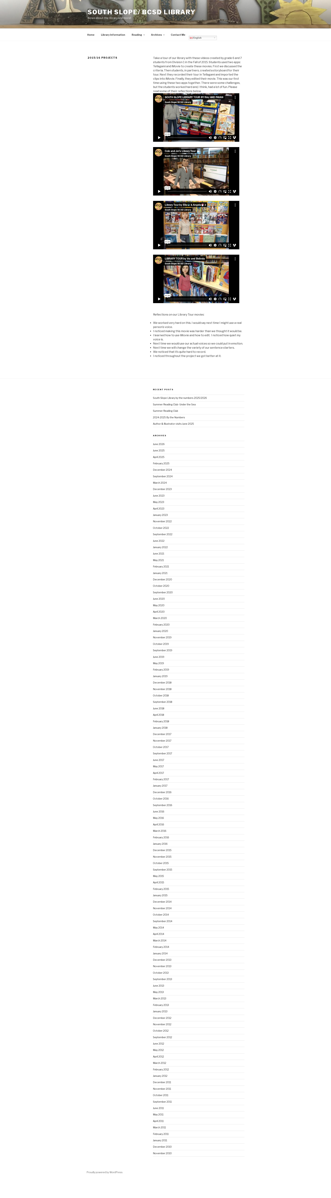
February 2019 (161, 669)
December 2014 (162, 901)
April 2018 (158, 714)
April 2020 (159, 611)
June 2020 (159, 598)
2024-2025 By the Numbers (169, 417)
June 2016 (158, 811)
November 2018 (162, 689)
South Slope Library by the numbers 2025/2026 (180, 397)
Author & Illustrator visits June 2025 (173, 423)
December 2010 (162, 1146)
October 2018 (161, 695)
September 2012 (162, 1037)
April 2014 (158, 933)
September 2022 (162, 534)
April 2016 (158, 824)
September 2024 (163, 476)
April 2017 (158, 772)
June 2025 (159, 450)
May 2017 (158, 766)
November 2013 (162, 966)
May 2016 (158, 817)
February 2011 (161, 1133)
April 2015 (158, 882)
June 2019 (158, 656)
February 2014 (161, 946)
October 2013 (161, 972)
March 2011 (159, 1127)
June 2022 (158, 540)
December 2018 (162, 682)
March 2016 (159, 830)
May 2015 (158, 876)
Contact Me (178, 34)
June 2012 (158, 1043)
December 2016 (162, 792)
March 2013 (159, 998)
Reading (137, 34)
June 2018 (158, 708)
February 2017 (161, 779)
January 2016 (160, 843)
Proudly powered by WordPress (105, 1172)
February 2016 (161, 837)
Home (90, 34)
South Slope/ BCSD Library (142, 12)
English (197, 38)
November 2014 (162, 908)
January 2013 (160, 1011)
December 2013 (162, 959)
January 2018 (160, 727)
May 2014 (158, 927)
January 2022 (160, 547)
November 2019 (162, 637)
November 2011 (162, 1088)
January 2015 (160, 895)
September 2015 (162, 869)
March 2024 (160, 482)
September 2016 (162, 805)
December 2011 (162, 1082)
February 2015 (161, 888)
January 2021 (160, 573)
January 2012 (160, 1075)
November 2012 (162, 1024)
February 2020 (161, 624)
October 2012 (161, 1030)
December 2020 (162, 579)
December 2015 (162, 850)
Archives (156, 34)
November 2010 (162, 1153)
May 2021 (158, 560)
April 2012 (158, 1056)
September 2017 (162, 753)
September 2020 (163, 592)
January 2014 (160, 953)
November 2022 (162, 521)
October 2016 (161, 798)
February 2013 (161, 1005)
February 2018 (161, 721)
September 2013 (162, 979)
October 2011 (160, 1095)
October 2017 (161, 747)
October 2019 (161, 643)
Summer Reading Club (165, 410)
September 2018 (162, 701)
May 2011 (158, 1114)
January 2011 (160, 1140)
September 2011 (162, 1101)
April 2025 (158, 457)
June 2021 (158, 553)
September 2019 (162, 650)
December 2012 (162, 1017)
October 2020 (161, 585)
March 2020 (160, 618)
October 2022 (161, 527)
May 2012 (158, 1050)
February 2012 (161, 1069)
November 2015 (162, 856)
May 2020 (158, 605)
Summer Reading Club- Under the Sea (174, 404)
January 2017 (160, 785)
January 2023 (160, 514)
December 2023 (162, 489)
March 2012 (159, 1062)
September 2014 (162, 921)
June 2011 (158, 1108)
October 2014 (161, 914)
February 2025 (161, 463)
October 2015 (161, 863)
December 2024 (162, 469)
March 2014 (159, 940)
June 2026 (159, 444)
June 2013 (158, 985)
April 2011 (158, 1121)
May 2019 (158, 663)
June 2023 (158, 495)
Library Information (113, 34)
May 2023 (158, 502)
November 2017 (162, 740)
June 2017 (158, 759)
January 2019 (160, 676)
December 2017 (162, 734)
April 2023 (158, 508)
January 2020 (160, 631)
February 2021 (161, 566)
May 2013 (158, 992)
